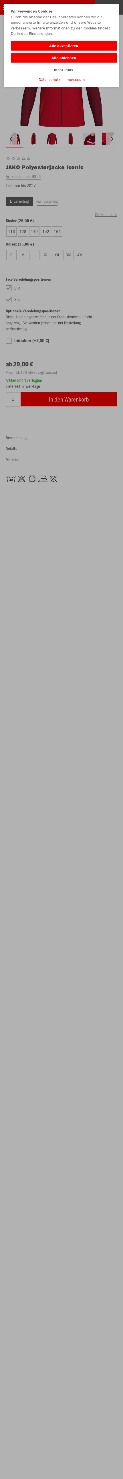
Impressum (75, 79)
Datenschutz (49, 79)
